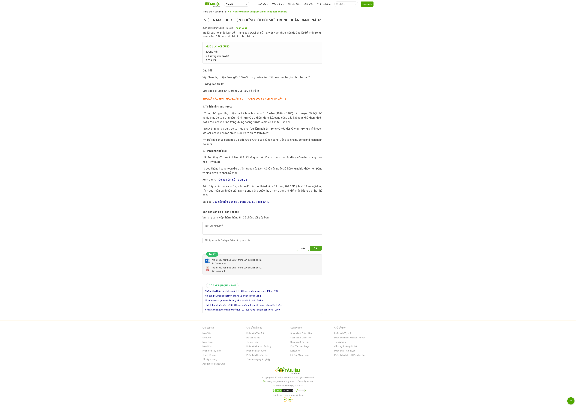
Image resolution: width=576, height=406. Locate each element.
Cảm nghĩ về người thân (346, 346)
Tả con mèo (252, 342)
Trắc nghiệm (324, 4)
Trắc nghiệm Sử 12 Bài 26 (231, 179)
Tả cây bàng (340, 342)
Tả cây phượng (209, 359)
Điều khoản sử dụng (293, 395)
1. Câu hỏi (212, 51)
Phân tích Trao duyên (344, 350)
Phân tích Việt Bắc (255, 333)
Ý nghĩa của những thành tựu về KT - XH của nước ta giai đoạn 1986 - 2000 (242, 309)
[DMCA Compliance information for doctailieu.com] (300, 391)
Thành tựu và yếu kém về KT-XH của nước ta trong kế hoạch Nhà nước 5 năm (243, 305)
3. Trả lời (211, 60)
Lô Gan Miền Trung (299, 355)
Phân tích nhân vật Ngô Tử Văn (349, 337)
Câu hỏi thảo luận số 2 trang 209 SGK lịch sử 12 (241, 201)
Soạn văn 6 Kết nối (299, 342)
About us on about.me (213, 363)
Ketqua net (295, 350)
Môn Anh (206, 337)
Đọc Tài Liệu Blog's (299, 346)
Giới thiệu (277, 395)
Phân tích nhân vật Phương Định (350, 355)
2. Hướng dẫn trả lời (217, 56)
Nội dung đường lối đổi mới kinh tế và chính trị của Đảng (233, 295)
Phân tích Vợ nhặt (343, 333)
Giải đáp (308, 4)
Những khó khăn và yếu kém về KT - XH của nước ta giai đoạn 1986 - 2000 (242, 291)
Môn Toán (207, 342)
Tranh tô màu (209, 355)
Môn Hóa (207, 346)
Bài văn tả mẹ (253, 337)
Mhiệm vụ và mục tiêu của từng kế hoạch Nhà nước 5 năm (234, 300)
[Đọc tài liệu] (285, 399)
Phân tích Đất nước (256, 350)
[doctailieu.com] (288, 371)
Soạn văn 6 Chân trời (300, 337)
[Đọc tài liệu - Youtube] (290, 399)
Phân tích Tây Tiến (211, 350)
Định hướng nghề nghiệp (258, 359)
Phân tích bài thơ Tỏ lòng (258, 346)
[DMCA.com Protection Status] (282, 391)
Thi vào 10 (293, 4)
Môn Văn (206, 333)
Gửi (315, 248)
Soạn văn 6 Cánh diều (301, 333)
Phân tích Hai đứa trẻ (257, 355)
